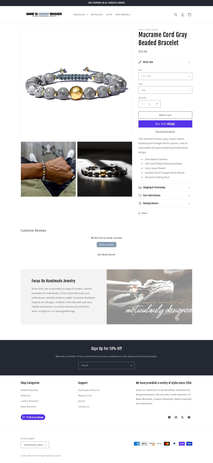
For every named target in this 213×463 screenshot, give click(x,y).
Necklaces (26, 395)
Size (140, 70)
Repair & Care (85, 395)
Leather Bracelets (30, 401)
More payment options (165, 131)
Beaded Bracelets (29, 390)
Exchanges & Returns (88, 390)
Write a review (106, 244)
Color (140, 84)
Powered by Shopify (53, 456)
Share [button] (144, 213)
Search (81, 401)
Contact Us (83, 406)
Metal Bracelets (28, 406)
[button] (80, 14)
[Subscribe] (131, 365)
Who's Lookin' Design (36, 456)
